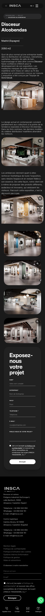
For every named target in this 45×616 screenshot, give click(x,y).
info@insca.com (16, 514)
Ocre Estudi (6, 78)
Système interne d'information (15, 554)
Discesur (38, 61)
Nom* (11, 380)
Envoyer (22, 462)
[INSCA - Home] (15, 6)
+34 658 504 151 (19, 511)
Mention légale (9, 546)
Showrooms (10, 15)
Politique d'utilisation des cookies (17, 552)
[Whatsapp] (40, 600)
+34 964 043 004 (20, 508)
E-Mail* (12, 421)
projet (20, 15)
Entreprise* (14, 390)
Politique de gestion (11, 557)
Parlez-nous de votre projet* (21, 431)
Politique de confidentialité (14, 549)
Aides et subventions (12, 560)
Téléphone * (14, 411)
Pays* (11, 400)
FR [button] (31, 6)
